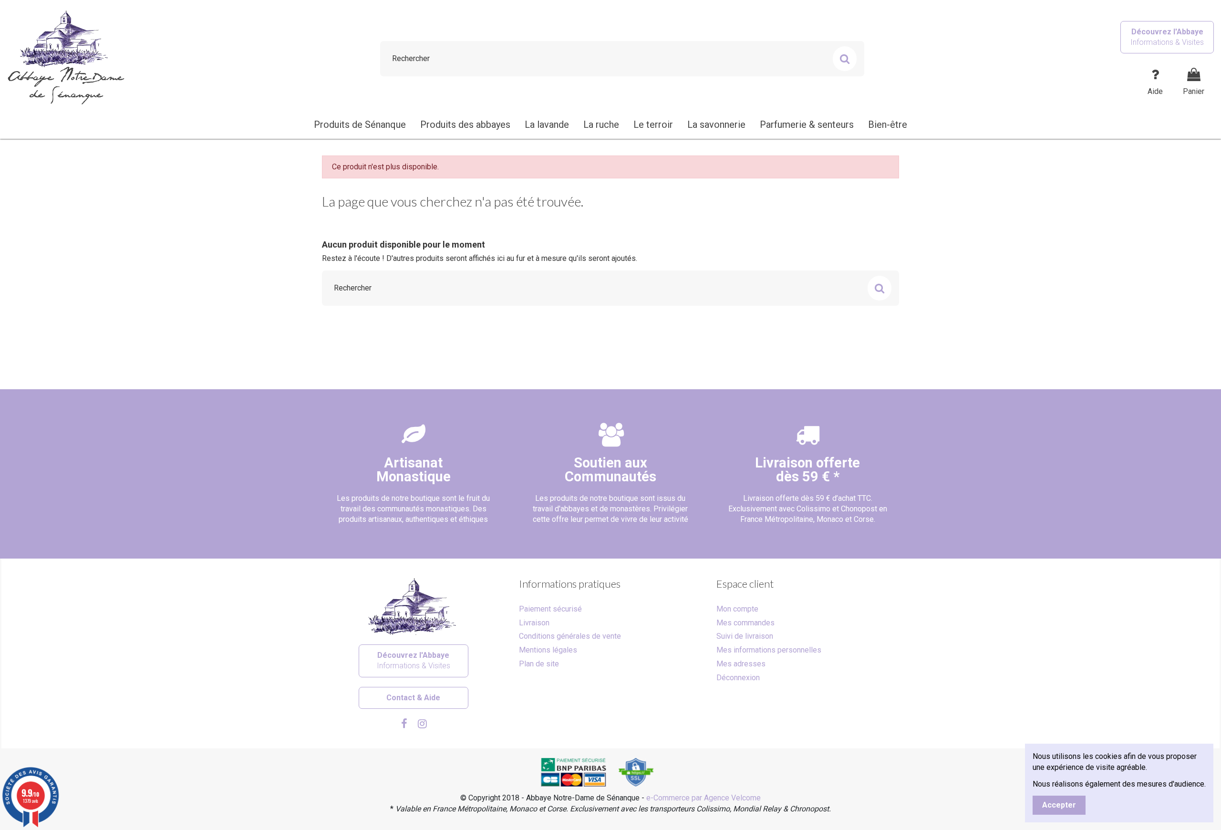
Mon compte (737, 608)
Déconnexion (738, 677)
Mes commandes (745, 622)
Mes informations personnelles (768, 649)
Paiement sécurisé (550, 608)
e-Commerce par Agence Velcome (703, 797)
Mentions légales (548, 649)
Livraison (534, 622)
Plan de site (539, 663)
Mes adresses (741, 663)
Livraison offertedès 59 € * (807, 470)
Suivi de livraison (744, 636)
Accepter (1059, 804)
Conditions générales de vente (570, 636)
